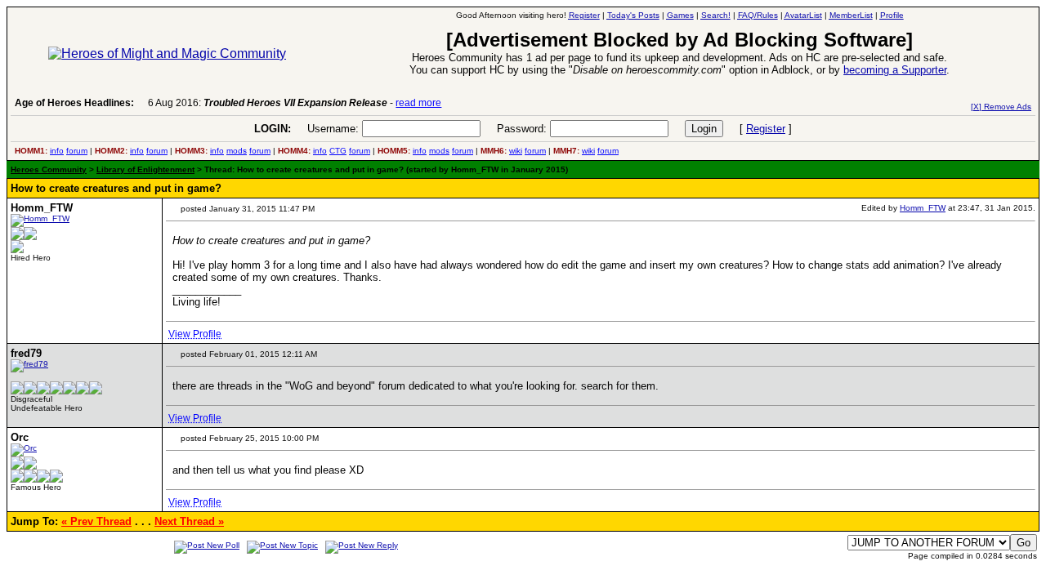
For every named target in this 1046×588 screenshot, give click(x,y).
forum (76, 150)
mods (236, 150)
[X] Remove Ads (1001, 106)
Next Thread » (189, 521)
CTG (337, 150)
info (57, 150)
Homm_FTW (922, 207)
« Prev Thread (96, 521)
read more (418, 103)
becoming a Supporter (894, 70)
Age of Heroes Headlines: (74, 103)
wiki (515, 150)
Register (765, 128)
